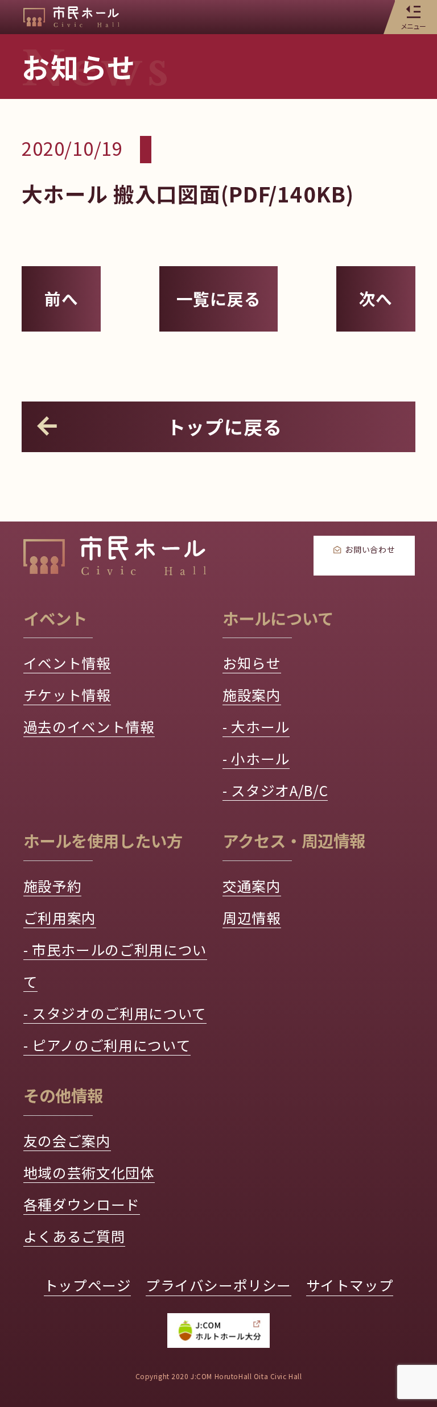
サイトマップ (349, 1284)
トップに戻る (224, 426)
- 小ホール (256, 758)
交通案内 (251, 885)
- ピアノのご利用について (107, 1044)
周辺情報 (251, 917)
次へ (376, 298)
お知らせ (251, 662)
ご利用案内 (59, 917)
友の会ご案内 (67, 1140)
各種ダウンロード (81, 1204)
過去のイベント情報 (89, 726)
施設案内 (251, 694)
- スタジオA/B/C (275, 790)
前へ (61, 298)
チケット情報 (67, 694)
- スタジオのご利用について (115, 1013)
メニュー (413, 26)
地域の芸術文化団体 (89, 1172)
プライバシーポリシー (218, 1284)
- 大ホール (256, 726)
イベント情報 (67, 662)
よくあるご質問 (74, 1236)
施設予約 (52, 885)
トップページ (87, 1284)
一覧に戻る (218, 298)
